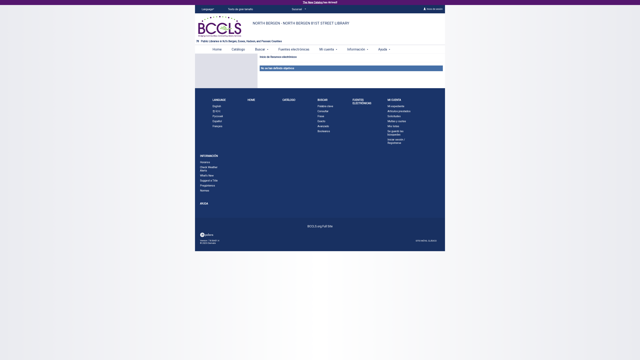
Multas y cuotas (397, 121)
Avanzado (323, 126)
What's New (207, 175)
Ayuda (204, 203)
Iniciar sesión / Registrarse (396, 141)
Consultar (323, 111)
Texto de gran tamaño (240, 9)
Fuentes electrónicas (293, 49)
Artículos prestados (399, 111)
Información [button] (356, 49)
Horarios (205, 162)
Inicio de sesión (435, 9)
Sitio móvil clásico (426, 241)
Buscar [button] (260, 49)
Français (217, 126)
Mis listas (393, 126)
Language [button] (219, 100)
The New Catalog (313, 2)
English (216, 106)
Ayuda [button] (383, 49)
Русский (217, 116)
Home (217, 49)
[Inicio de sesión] (425, 9)
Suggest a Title (209, 180)
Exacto (321, 121)
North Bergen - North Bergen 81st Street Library (301, 23)
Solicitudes (394, 116)
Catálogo (238, 49)
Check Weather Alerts (209, 169)
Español (217, 121)
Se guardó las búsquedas (396, 133)
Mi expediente (396, 106)
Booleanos (324, 131)
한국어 (216, 111)
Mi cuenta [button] (327, 49)
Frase (321, 116)
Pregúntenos (207, 185)
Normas (204, 190)
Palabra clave (325, 106)
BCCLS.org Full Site (320, 226)
